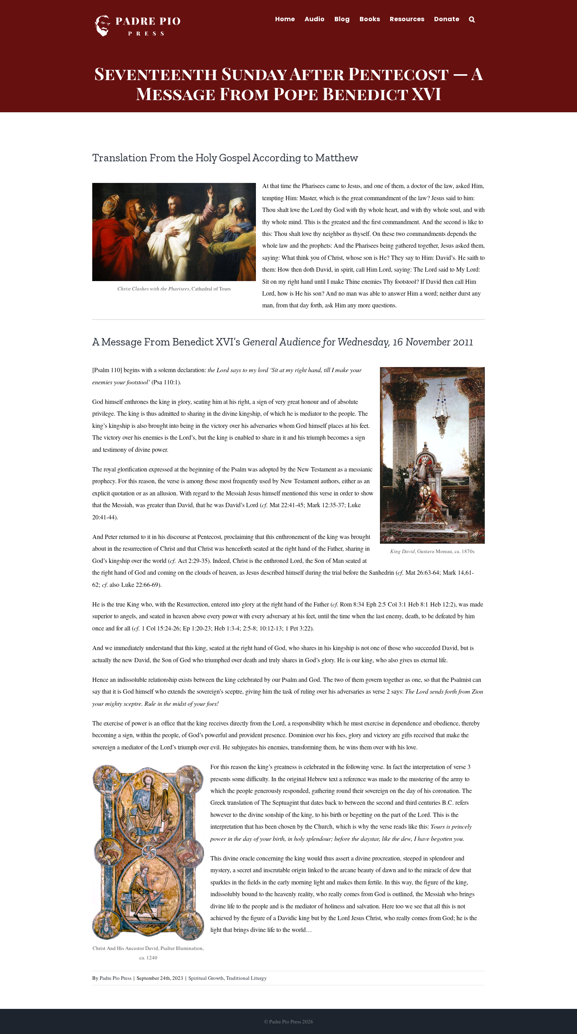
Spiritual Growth (206, 977)
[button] (472, 18)
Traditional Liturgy (246, 977)
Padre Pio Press (115, 977)
